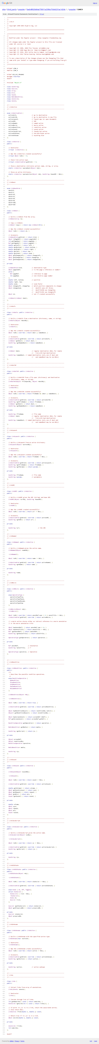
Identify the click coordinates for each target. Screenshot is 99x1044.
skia (3, 9)
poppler (21, 9)
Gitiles (12, 1041)
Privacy (17, 1041)
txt (91, 1041)
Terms (22, 1041)
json (95, 1041)
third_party (12, 9)
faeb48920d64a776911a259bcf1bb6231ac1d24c (46, 9)
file (41, 14)
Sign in (95, 3)
